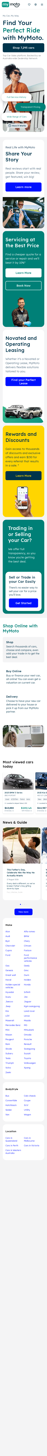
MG (25, 1025)
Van (7, 1114)
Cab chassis (30, 1095)
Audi (7, 936)
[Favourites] (29, 4)
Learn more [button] (24, 187)
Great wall (10, 975)
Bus (7, 1095)
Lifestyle (14, 892)
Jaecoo (9, 1001)
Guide (20, 892)
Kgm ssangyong (32, 1006)
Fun (8, 892)
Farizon (27, 950)
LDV (7, 1015)
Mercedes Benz (12, 1025)
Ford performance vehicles (30, 958)
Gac (7, 965)
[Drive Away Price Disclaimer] (13, 811)
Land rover (29, 1011)
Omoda (27, 1034)
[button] (18, 792)
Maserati (9, 1020)
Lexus (27, 1015)
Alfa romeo (29, 931)
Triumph (9, 1063)
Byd (7, 941)
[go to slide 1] (14, 787)
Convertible (11, 1100)
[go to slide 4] (20, 787)
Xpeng (27, 1067)
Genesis (9, 970)
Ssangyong (29, 1048)
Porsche (28, 1039)
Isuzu (8, 997)
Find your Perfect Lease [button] (23, 381)
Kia (7, 1011)
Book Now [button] (24, 285)
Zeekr (8, 1072)
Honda (27, 984)
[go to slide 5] (22, 787)
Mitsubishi (29, 1030)
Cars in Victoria (31, 1145)
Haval (8, 979)
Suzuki (27, 1053)
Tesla (7, 1058)
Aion (7, 931)
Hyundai (9, 992)
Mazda (27, 1020)
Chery (27, 941)
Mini (7, 1030)
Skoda (8, 1048)
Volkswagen (30, 1063)
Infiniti (27, 992)
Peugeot (9, 1039)
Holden (27, 979)
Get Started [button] (24, 603)
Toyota (27, 1058)
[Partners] (35, 4)
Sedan (8, 1110)
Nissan (8, 1034)
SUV (26, 1105)
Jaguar (27, 1001)
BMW (26, 936)
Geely (27, 965)
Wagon (27, 1114)
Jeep (7, 1006)
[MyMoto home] (11, 4)
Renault (27, 1044)
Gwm (26, 975)
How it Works (19, 125)
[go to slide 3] (18, 787)
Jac (26, 997)
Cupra (8, 950)
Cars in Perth (11, 1145)
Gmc (26, 970)
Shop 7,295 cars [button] (23, 47)
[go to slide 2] (16, 787)
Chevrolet (10, 945)
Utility (27, 1110)
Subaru (9, 1053)
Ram (7, 1044)
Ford (7, 955)
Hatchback (11, 1105)
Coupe (27, 1100)
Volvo (8, 1067)
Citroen (27, 945)
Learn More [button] (24, 273)
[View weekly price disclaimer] (31, 811)
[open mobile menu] (42, 4)
